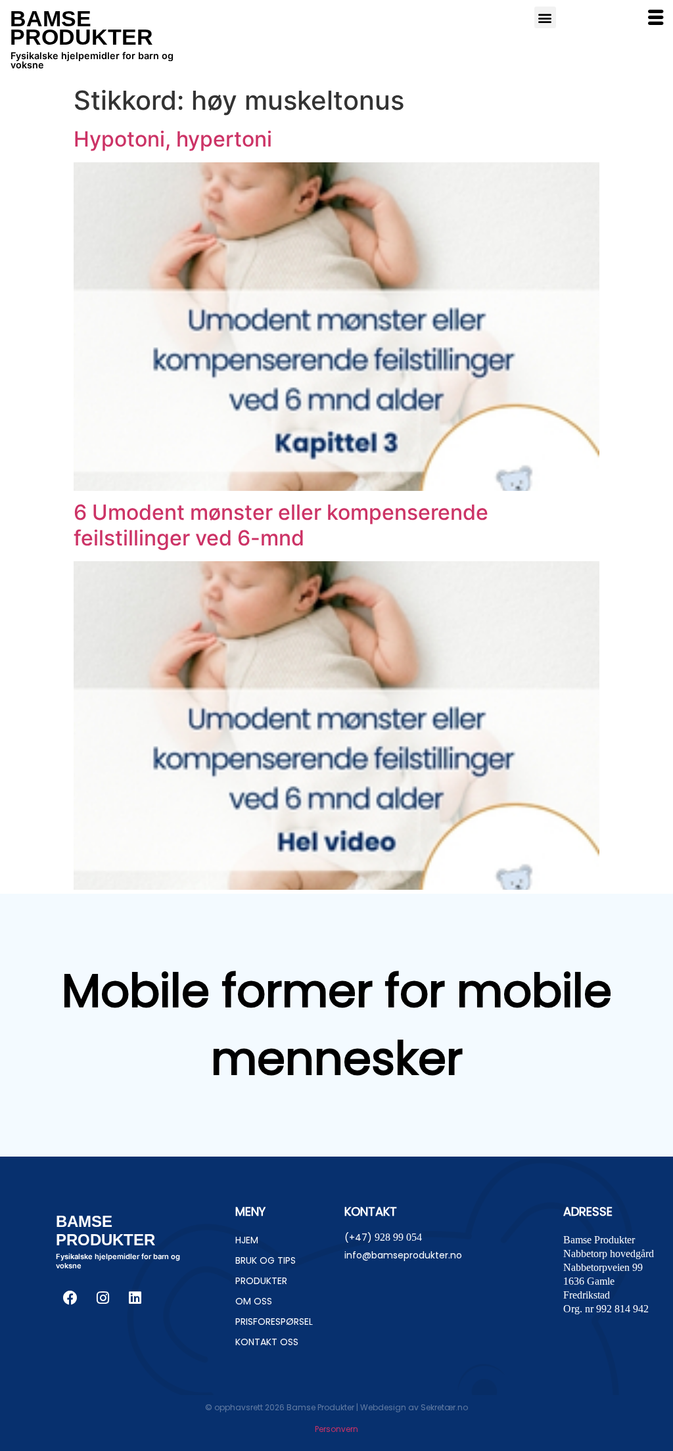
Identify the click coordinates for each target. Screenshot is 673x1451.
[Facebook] (70, 1297)
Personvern (336, 1429)
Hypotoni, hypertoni (173, 139)
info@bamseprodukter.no (403, 1255)
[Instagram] (102, 1297)
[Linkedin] (134, 1297)
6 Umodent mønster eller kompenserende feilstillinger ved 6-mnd (281, 524)
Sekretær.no (444, 1407)
